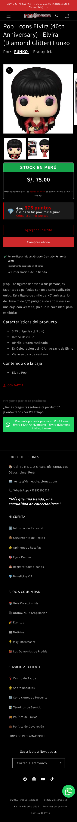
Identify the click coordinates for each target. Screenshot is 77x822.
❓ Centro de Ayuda (22, 678)
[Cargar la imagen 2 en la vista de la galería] (38, 148)
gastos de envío (38, 191)
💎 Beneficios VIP (21, 576)
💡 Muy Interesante (22, 642)
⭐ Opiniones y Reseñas (25, 547)
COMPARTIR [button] (15, 385)
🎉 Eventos (16, 622)
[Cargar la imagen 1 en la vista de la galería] (15, 148)
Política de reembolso (55, 799)
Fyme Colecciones (28, 799)
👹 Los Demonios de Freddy (28, 651)
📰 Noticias (16, 632)
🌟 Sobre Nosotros (22, 688)
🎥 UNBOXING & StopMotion (28, 613)
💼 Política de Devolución (26, 726)
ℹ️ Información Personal (26, 528)
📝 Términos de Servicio (25, 707)
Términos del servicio (55, 806)
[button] (8, 15)
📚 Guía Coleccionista (24, 603)
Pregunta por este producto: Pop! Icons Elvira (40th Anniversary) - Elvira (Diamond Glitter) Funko (41, 425)
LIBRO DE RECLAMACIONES (27, 736)
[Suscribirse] (60, 763)
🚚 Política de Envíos (23, 717)
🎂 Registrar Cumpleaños (26, 567)
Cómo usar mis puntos (32, 215)
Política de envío (40, 812)
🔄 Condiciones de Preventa (28, 697)
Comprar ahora (38, 242)
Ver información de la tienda (27, 272)
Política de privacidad (26, 806)
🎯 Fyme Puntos (20, 557)
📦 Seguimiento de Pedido (27, 538)
